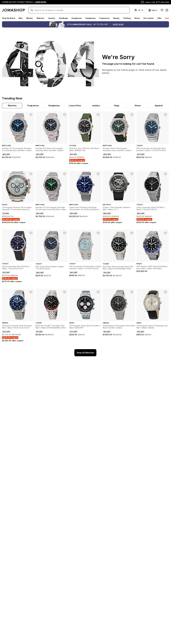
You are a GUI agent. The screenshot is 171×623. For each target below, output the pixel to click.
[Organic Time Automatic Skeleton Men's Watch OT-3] (131, 174)
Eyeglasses (91, 18)
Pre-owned (148, 18)
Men (21, 18)
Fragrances (104, 18)
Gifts (159, 18)
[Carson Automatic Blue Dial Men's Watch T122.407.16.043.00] (31, 233)
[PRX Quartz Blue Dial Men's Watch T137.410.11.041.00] (64, 233)
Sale (167, 18)
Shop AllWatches (85, 352)
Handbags (63, 18)
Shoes (137, 18)
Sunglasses (76, 18)
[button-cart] (166, 10)
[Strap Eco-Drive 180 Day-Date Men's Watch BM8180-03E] (98, 114)
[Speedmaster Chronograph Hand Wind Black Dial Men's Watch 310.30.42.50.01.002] (131, 292)
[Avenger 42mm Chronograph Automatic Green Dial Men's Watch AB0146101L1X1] (131, 114)
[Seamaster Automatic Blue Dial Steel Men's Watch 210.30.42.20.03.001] (31, 292)
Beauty (116, 18)
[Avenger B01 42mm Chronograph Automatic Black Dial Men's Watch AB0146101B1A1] (64, 114)
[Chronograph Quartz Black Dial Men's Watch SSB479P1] (98, 292)
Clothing (127, 18)
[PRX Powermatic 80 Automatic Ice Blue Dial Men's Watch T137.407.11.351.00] (98, 233)
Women (29, 18)
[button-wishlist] (161, 10)
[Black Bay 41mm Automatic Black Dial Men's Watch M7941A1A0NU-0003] (131, 233)
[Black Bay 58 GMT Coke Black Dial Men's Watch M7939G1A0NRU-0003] (64, 292)
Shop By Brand (8, 18)
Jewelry (51, 18)
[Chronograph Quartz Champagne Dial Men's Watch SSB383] (165, 292)
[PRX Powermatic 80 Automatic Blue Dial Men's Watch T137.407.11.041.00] (165, 114)
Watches (40, 18)
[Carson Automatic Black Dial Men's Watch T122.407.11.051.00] (165, 174)
